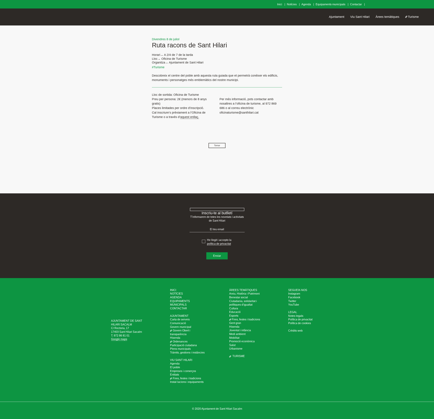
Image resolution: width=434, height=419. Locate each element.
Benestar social (238, 297)
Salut (232, 345)
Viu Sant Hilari (360, 17)
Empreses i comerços (183, 371)
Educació (235, 312)
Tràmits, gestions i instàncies (187, 352)
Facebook (294, 297)
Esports (233, 315)
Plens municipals (180, 348)
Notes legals (295, 315)
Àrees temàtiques (387, 17)
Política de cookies (299, 323)
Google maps (119, 339)
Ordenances (180, 341)
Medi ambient (237, 334)
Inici (280, 4)
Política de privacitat (300, 319)
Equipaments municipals (331, 4)
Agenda (306, 4)
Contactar (356, 4)
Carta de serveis (180, 319)
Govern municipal (180, 326)
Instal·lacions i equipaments (187, 381)
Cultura (233, 308)
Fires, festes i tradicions (187, 378)
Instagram (294, 293)
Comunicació (178, 323)
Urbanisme (235, 348)
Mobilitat (234, 337)
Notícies (292, 4)
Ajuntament (336, 17)
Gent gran (235, 323)
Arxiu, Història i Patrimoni (244, 293)
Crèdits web (295, 330)
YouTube (293, 304)
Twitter (292, 301)
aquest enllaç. (189, 117)
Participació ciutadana (183, 345)
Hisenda (175, 337)
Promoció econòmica (242, 341)
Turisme (413, 17)
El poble (175, 367)
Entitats (174, 374)
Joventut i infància (240, 330)
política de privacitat (219, 243)
